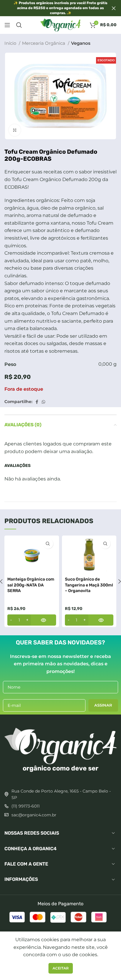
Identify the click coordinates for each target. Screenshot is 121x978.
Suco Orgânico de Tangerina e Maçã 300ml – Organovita (89, 585)
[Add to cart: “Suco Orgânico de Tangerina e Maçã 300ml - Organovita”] (89, 620)
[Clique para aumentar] (15, 130)
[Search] (19, 25)
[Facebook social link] (37, 402)
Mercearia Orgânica (44, 43)
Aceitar (61, 968)
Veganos (80, 43)
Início (10, 43)
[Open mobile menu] (7, 25)
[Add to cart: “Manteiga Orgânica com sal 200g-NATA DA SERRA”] (31, 620)
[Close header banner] (113, 8)
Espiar (48, 543)
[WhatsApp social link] (43, 402)
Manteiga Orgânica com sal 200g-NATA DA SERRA (30, 585)
